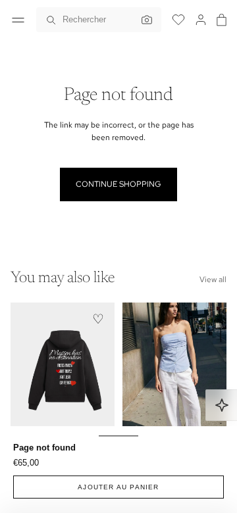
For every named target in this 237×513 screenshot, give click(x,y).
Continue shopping (118, 184)
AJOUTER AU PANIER (118, 487)
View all (212, 279)
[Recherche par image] (143, 19)
